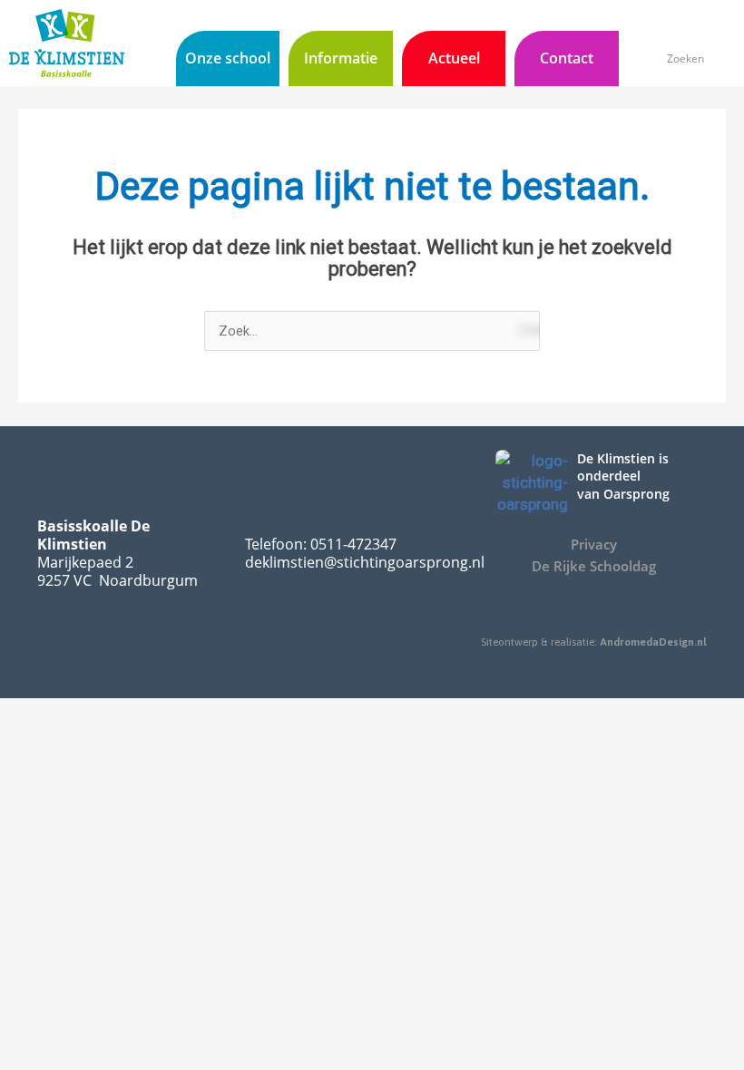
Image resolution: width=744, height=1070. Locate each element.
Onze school (227, 58)
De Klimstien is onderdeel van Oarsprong (623, 476)
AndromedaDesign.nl (653, 642)
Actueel (454, 58)
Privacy (594, 544)
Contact (566, 58)
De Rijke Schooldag (594, 566)
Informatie (340, 58)
